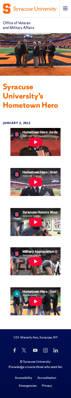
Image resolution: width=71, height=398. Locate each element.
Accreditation (46, 377)
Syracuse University (37, 361)
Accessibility (23, 377)
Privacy (47, 385)
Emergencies (28, 385)
